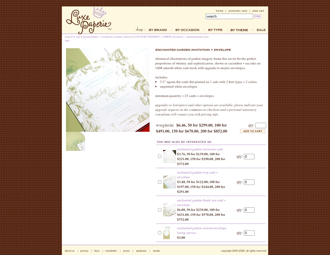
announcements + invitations (97, 36)
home (68, 36)
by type (76, 36)
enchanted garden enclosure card (200, 149)
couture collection (123, 36)
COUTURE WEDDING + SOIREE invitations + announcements (168, 36)
